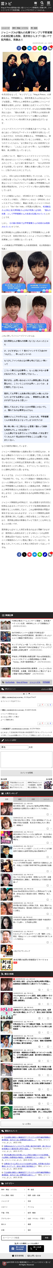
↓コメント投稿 (46, 689)
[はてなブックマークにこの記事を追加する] (29, 48)
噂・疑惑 (34, 28)
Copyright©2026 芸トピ (26, 1263)
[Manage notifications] (4, 1264)
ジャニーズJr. (35, 682)
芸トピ (6, 4)
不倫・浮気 (5, 1213)
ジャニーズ (5, 28)
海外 (29, 1230)
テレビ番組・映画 (7, 1195)
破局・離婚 (32, 1213)
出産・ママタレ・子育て (36, 1218)
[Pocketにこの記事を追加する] (34, 48)
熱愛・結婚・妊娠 (34, 1195)
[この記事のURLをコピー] (45, 48)
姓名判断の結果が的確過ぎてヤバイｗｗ (31, 961)
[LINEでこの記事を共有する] (39, 48)
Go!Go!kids (10, 682)
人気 (35, 5)
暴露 (29, 1224)
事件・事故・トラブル (20, 28)
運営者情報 (19, 1256)
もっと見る (26, 1124)
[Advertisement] (26, 18)
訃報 (2, 1230)
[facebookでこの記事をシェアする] (19, 48)
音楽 (29, 1201)
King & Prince (22, 682)
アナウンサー (6, 1218)
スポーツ (4, 1207)
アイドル (31, 1207)
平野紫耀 (46, 682)
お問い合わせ (35, 1256)
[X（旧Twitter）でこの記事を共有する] (24, 48)
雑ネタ (3, 1224)
